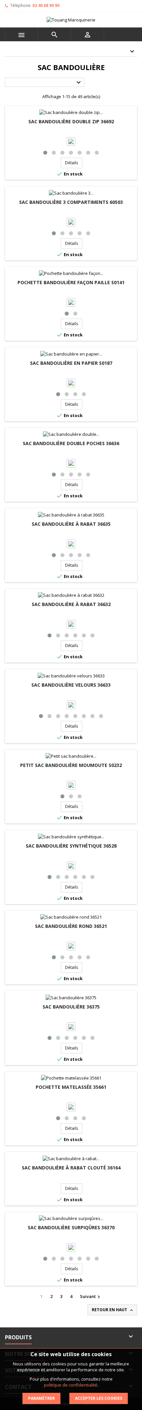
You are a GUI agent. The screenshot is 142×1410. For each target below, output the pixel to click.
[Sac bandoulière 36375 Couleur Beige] (71, 1028)
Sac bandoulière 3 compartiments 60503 (71, 202)
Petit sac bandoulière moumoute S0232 (71, 765)
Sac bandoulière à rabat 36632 (71, 604)
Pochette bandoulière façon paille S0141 (71, 282)
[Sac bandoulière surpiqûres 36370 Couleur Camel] (71, 1249)
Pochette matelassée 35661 (71, 1087)
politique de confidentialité (70, 1385)
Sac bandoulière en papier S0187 (71, 363)
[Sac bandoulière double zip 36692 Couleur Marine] (71, 143)
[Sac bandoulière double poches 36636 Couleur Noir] (71, 465)
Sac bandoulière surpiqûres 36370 (71, 1227)
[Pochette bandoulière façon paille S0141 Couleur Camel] (71, 304)
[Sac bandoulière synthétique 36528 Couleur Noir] (71, 867)
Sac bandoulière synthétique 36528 (71, 846)
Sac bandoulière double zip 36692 (71, 121)
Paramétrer (41, 1398)
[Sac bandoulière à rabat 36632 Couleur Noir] (71, 626)
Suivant (91, 1296)
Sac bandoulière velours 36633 (71, 685)
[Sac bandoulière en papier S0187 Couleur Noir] (71, 384)
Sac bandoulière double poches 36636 (71, 443)
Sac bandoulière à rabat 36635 (71, 524)
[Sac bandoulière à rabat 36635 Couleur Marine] (71, 545)
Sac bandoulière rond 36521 (71, 926)
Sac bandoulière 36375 (71, 1007)
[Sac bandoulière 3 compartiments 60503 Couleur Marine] (71, 223)
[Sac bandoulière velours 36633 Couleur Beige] (71, 706)
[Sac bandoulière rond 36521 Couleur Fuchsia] (71, 947)
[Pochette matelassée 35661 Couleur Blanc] (71, 1108)
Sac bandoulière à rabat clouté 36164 (71, 1167)
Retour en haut (113, 1310)
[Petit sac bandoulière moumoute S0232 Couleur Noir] (71, 786)
